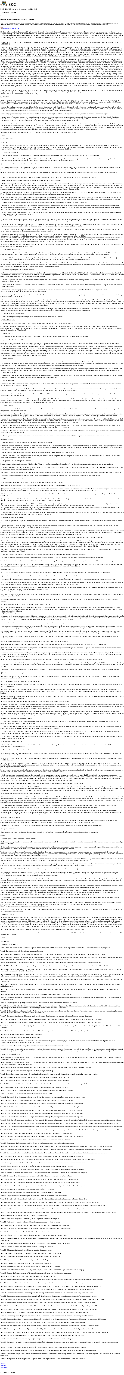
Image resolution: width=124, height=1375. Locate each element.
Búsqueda (4, 1367)
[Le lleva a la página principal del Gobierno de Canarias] (4, 3)
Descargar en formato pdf (11, 28)
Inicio (3, 1364)
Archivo (3, 1365)
